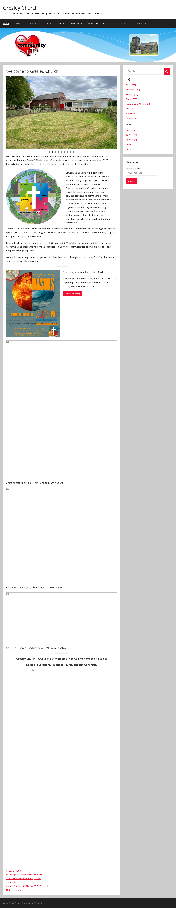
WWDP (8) (131, 113)
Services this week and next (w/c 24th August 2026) (36, 647)
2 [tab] (52, 152)
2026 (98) (131, 130)
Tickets (123, 23)
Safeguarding (140, 23)
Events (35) (131, 99)
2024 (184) (131, 139)
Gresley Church (20, 8)
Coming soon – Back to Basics (84, 272)
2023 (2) (130, 144)
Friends (19, 23)
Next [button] (113, 112)
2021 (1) (130, 149)
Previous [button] (9, 112)
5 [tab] (61, 152)
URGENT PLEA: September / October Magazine (34, 587)
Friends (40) (132, 94)
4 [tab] (58, 152)
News (61, 23)
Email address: (133, 168)
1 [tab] (49, 152)
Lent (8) (129, 108)
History (33, 23)
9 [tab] (73, 152)
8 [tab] (70, 152)
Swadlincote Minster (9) (138, 103)
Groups (91, 23)
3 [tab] (55, 152)
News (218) (131, 85)
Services (75, 23)
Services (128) (133, 89)
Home (6, 23)
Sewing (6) (131, 118)
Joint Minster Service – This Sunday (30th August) (35, 482)
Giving (49, 23)
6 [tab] (64, 152)
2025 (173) (131, 135)
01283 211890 (13, 870)
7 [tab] (67, 152)
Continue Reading (72, 293)
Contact (107, 23)
